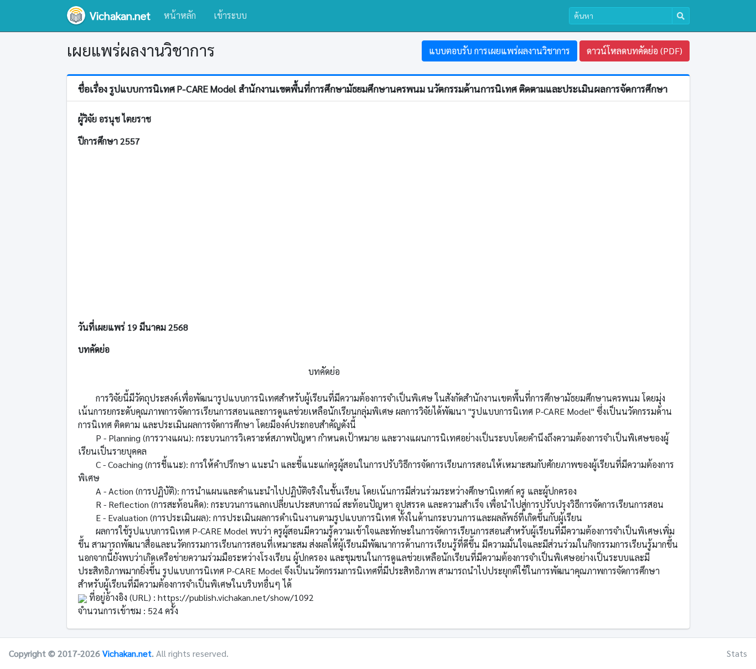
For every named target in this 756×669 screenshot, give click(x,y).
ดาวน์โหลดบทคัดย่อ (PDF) (634, 50)
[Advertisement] (378, 234)
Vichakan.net (127, 653)
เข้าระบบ (230, 15)
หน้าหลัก (180, 15)
